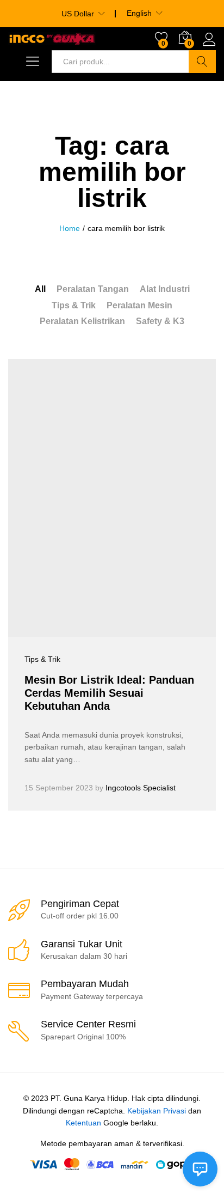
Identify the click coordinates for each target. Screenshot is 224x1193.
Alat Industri (165, 289)
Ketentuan (83, 1122)
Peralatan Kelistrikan (82, 321)
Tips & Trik (74, 305)
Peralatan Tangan (93, 289)
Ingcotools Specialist (140, 787)
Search (202, 61)
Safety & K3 (160, 321)
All (40, 289)
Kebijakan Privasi (156, 1110)
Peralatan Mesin (139, 305)
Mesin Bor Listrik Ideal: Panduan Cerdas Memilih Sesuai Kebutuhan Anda (109, 693)
